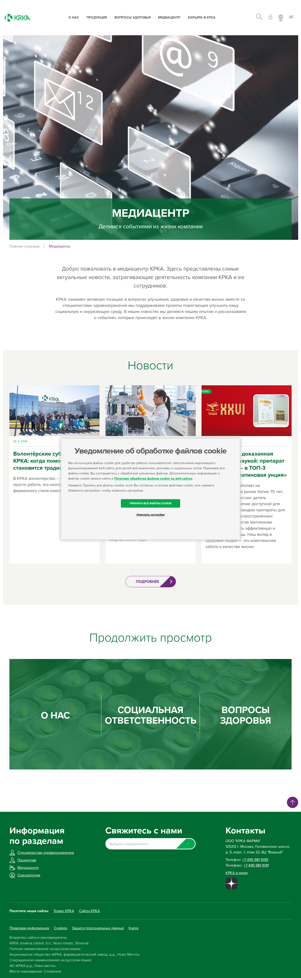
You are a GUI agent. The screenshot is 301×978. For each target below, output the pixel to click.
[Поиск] (259, 18)
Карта (133, 928)
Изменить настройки (151, 514)
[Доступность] (291, 18)
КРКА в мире (237, 873)
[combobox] (150, 843)
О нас (73, 18)
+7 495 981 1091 (256, 865)
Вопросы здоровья (132, 18)
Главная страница (24, 246)
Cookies (60, 928)
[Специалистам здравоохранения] (270, 18)
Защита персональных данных (98, 928)
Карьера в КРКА (201, 18)
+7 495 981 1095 (255, 859)
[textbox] (150, 844)
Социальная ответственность (150, 715)
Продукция (97, 18)
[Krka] (18, 18)
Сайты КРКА (89, 911)
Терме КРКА (63, 911)
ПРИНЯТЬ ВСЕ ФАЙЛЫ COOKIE (150, 503)
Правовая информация (29, 928)
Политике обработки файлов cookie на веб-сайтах (153, 479)
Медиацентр (169, 18)
